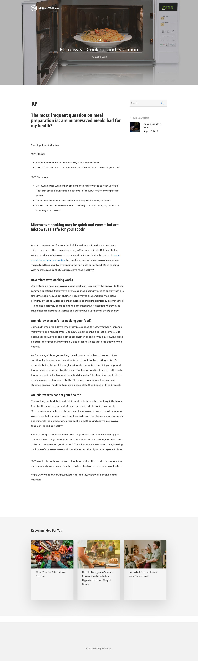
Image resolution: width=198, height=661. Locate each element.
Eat (99, 40)
